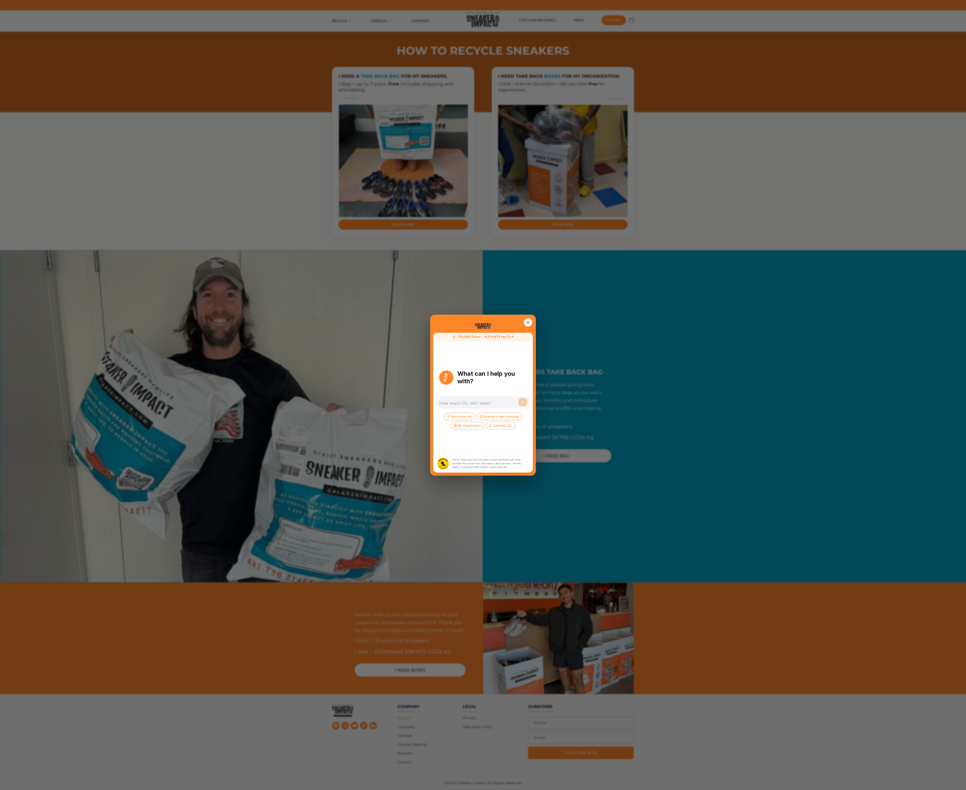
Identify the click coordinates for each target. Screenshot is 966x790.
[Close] (528, 322)
